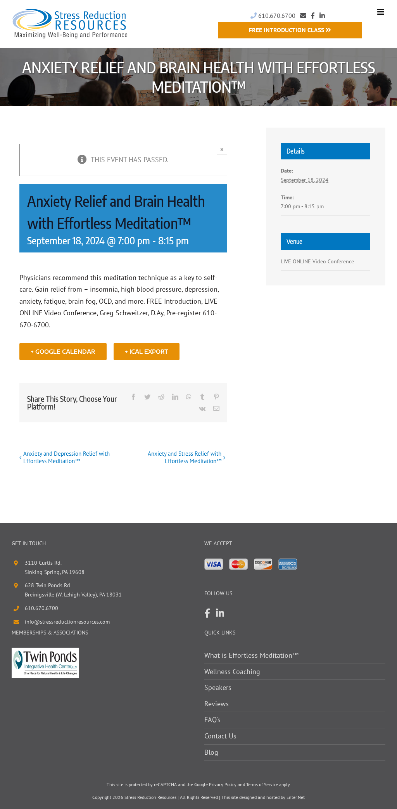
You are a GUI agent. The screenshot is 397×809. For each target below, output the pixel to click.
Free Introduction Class (287, 30)
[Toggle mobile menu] (381, 12)
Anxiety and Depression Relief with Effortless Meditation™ (66, 457)
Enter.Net (296, 797)
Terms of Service (262, 784)
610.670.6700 (276, 15)
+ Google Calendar (63, 351)
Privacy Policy (222, 784)
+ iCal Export (146, 351)
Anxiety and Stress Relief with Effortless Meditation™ (184, 457)
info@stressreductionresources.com (67, 621)
